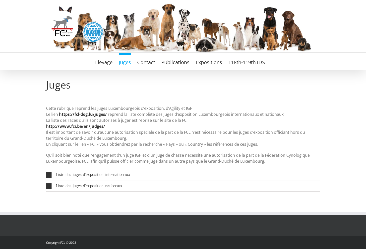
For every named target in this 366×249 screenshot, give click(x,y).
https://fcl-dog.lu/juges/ (83, 114)
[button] (183, 174)
